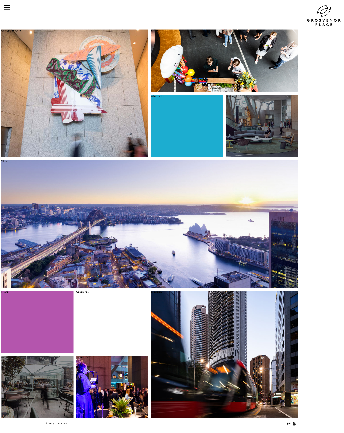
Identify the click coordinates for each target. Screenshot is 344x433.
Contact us (64, 423)
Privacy (50, 423)
